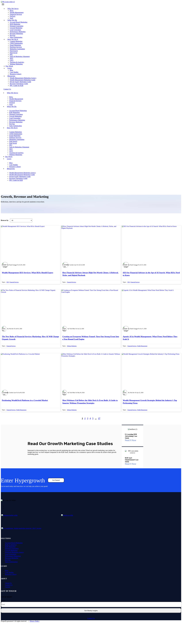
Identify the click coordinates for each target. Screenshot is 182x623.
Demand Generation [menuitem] (12, 548)
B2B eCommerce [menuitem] (11, 545)
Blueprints (11, 76)
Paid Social (13, 53)
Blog (11, 70)
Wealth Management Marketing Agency (23, 78)
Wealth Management (16, 12)
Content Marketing (16, 41)
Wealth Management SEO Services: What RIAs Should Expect (27, 273)
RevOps (12, 35)
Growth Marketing (16, 28)
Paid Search (14, 51)
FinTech (12, 16)
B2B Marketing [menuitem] (10, 547)
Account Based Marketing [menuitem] (14, 543)
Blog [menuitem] (6, 570)
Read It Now (130, 440)
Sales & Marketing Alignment (20, 56)
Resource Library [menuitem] (11, 574)
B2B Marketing (15, 24)
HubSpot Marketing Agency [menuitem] (14, 552)
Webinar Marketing (16, 64)
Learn (9, 68)
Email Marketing (15, 45)
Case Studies (14, 72)
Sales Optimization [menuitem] (11, 562)
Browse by (4, 220)
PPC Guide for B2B (16, 85)
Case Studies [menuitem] (9, 572)
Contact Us (91, 618)
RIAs (11, 10)
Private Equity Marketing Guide (20, 82)
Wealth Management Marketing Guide (22, 80)
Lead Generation (15, 30)
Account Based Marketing (18, 22)
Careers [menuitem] (7, 587)
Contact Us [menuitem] (9, 585)
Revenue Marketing (16, 33)
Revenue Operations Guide (19, 84)
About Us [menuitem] (8, 583)
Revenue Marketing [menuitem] (11, 558)
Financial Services (16, 14)
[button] (91, 4)
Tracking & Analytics (17, 62)
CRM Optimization (16, 43)
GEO (11, 60)
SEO (11, 58)
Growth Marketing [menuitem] (11, 550)
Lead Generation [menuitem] (10, 554)
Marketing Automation (17, 49)
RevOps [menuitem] (8, 560)
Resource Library (15, 167)
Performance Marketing (17, 32)
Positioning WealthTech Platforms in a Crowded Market (25, 400)
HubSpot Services (16, 47)
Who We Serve (13, 9)
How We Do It (12, 39)
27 (99, 418)
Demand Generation (16, 26)
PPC (11, 54)
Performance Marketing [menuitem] (13, 556)
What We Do (12, 20)
